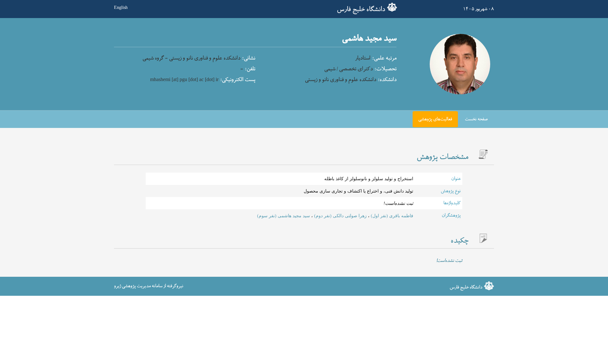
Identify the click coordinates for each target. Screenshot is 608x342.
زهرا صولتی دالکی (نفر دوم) (340, 215)
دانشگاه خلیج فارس (361, 9)
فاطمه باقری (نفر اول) (391, 215)
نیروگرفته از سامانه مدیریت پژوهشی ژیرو (148, 286)
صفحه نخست (476, 119)
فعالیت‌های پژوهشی (435, 119)
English (121, 7)
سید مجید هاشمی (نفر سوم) (283, 215)
